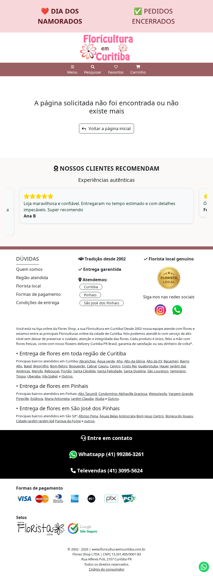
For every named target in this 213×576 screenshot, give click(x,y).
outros (89, 421)
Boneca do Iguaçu (179, 416)
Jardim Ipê (46, 421)
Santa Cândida (84, 371)
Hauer (163, 366)
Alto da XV (154, 361)
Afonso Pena (88, 416)
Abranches (87, 361)
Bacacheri (171, 361)
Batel (28, 366)
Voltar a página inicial (108, 128)
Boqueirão (77, 366)
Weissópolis (158, 393)
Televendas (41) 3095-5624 (109, 470)
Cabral (92, 366)
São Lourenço (158, 371)
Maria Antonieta (57, 398)
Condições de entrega (37, 302)
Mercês (37, 371)
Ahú (119, 361)
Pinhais (90, 294)
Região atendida (32, 277)
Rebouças (51, 371)
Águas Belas (108, 416)
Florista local (28, 286)
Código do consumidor (106, 569)
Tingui (21, 376)
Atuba (99, 398)
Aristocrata (127, 416)
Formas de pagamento (38, 294)
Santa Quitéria (135, 371)
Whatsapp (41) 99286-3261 (110, 454)
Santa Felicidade (109, 371)
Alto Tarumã (87, 393)
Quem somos (29, 269)
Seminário (178, 371)
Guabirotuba (148, 366)
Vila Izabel (49, 376)
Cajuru (103, 366)
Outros (67, 376)
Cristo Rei (129, 366)
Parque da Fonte (68, 421)
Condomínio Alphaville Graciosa (122, 393)
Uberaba (34, 376)
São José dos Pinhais (101, 302)
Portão (66, 371)
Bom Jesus (144, 416)
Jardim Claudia (82, 398)
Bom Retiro (59, 366)
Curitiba (91, 286)
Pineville (22, 398)
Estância (36, 398)
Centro (115, 366)
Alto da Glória (134, 361)
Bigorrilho (41, 366)
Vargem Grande (181, 393)
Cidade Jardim (27, 421)
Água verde (106, 361)
